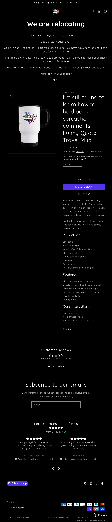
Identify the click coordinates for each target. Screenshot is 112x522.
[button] (6, 11)
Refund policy (82, 520)
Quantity (66, 164)
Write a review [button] (56, 366)
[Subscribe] (77, 404)
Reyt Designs (22, 517)
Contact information (67, 517)
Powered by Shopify (35, 517)
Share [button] (68, 329)
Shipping (80, 151)
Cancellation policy (97, 520)
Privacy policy (51, 517)
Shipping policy (84, 517)
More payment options (84, 194)
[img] (56, 428)
